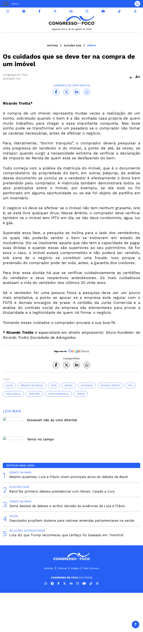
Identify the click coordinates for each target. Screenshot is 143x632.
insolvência (13, 394)
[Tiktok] (119, 11)
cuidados (87, 385)
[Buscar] (137, 4)
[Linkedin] (71, 11)
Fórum (81, 394)
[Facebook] (39, 11)
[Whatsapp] (8, 11)
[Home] (71, 20)
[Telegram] (23, 11)
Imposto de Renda (31, 385)
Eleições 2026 (72, 45)
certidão (34, 394)
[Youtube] (103, 11)
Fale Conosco (91, 568)
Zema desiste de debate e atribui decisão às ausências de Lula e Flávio (67, 506)
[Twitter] (55, 11)
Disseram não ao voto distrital (52, 420)
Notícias (52, 45)
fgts (54, 385)
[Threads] (135, 11)
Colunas (62, 568)
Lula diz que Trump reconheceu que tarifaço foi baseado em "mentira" (66, 535)
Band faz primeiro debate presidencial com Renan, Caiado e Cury (62, 491)
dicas (9, 385)
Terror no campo (40, 439)
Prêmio (91, 45)
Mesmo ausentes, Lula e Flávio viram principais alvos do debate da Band (68, 477)
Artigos (75, 568)
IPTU (130, 385)
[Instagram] (87, 11)
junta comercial (58, 394)
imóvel (68, 385)
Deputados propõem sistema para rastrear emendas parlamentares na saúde (71, 520)
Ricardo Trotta (110, 385)
